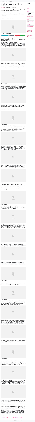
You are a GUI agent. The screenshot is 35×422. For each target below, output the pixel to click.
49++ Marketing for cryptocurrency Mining (30, 28)
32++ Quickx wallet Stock (29, 19)
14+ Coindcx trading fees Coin (30, 36)
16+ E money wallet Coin (30, 26)
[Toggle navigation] (33, 1)
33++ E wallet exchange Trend (30, 38)
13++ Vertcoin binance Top (30, 22)
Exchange (28, 6)
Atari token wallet (22, 35)
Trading (28, 11)
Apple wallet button (11, 35)
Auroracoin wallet (17, 35)
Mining (28, 8)
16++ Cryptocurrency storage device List (30, 31)
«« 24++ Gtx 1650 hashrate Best (5, 417)
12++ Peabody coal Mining (29, 33)
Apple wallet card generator (4, 35)
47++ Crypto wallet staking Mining (29, 24)
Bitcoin (28, 5)
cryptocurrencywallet (6, 0)
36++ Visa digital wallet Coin (30, 17)
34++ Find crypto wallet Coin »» (17, 417)
